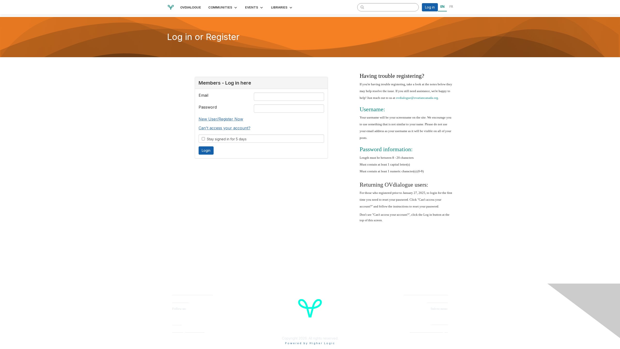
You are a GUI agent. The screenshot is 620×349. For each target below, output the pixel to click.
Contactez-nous (437, 301)
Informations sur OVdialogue (429, 331)
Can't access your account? (224, 128)
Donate (177, 323)
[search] (362, 7)
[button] (223, 7)
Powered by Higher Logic (310, 343)
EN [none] (442, 6)
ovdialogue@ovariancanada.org (417, 98)
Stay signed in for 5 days (226, 139)
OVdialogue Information (188, 331)
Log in (430, 7)
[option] (451, 7)
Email (203, 95)
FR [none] (451, 6)
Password (208, 107)
